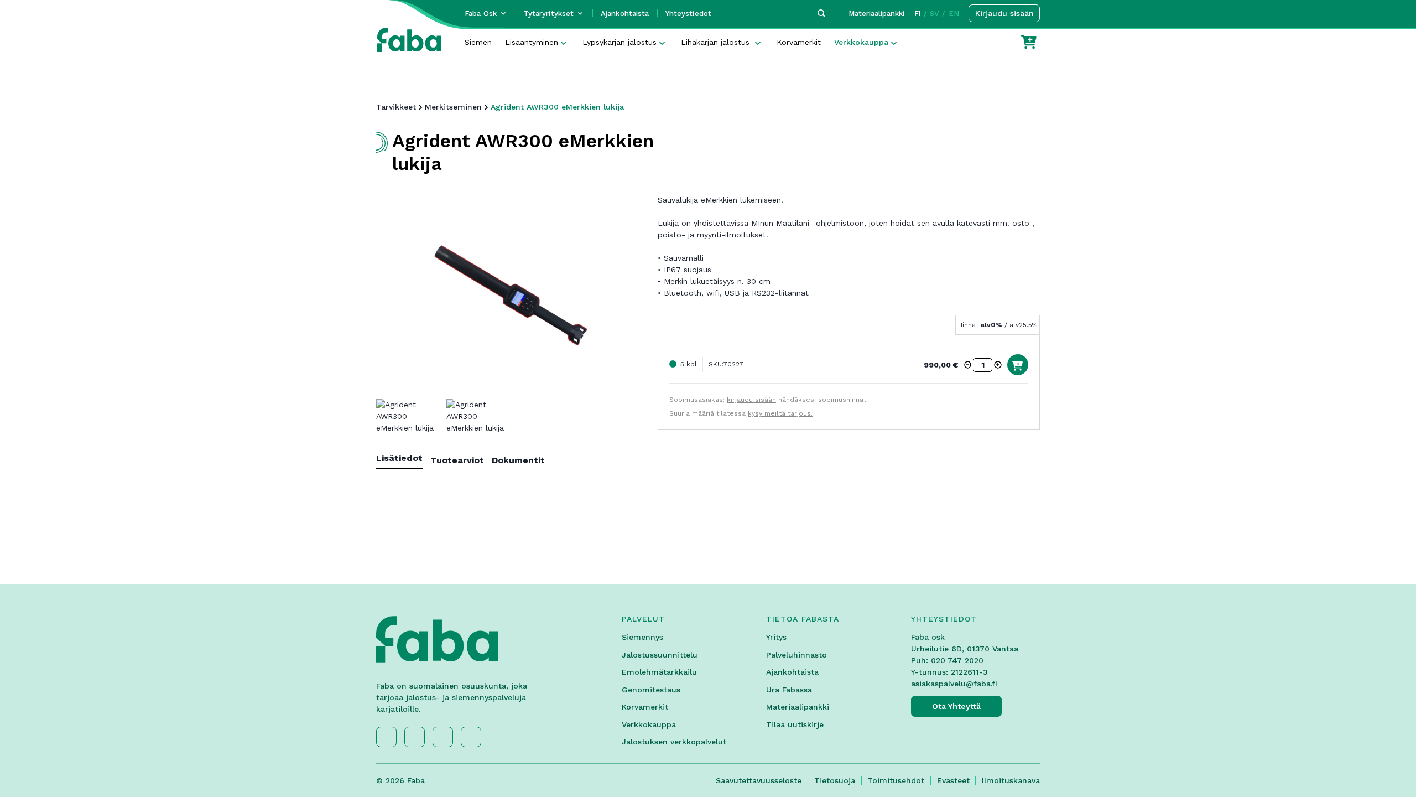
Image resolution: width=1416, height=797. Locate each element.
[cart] (1017, 364)
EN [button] (954, 13)
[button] (968, 365)
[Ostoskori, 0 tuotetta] (1029, 42)
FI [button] (917, 13)
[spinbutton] (982, 365)
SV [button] (934, 13)
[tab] (403, 460)
